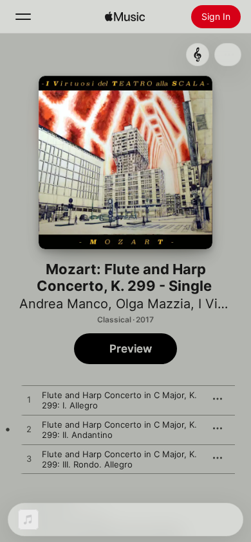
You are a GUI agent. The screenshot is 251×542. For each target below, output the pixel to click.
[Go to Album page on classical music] (197, 54)
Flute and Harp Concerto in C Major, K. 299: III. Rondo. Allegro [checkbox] (119, 459)
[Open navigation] (23, 17)
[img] (125, 16)
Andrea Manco (63, 303)
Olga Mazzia (153, 303)
